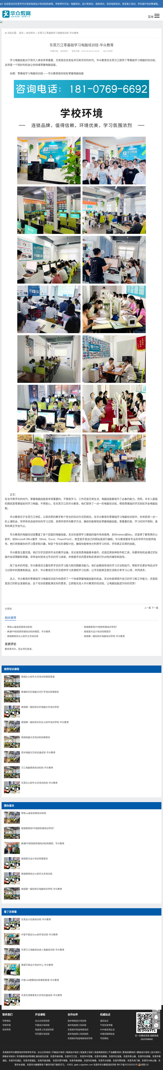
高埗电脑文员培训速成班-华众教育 (38, 752)
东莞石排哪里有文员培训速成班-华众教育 (41, 995)
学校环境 (6, 1025)
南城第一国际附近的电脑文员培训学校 (40, 707)
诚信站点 (104, 1021)
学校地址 (6, 1021)
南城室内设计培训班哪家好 (97, 631)
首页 (21, 33)
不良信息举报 (106, 1025)
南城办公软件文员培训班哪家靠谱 (38, 676)
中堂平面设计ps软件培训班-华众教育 (39, 934)
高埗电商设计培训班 (77, 1021)
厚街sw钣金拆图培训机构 (19, 627)
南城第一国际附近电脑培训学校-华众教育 (104, 636)
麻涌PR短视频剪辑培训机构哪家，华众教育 (28, 631)
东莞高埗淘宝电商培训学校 (80, 1038)
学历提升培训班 (42, 1034)
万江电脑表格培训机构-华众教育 (37, 767)
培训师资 (6, 1029)
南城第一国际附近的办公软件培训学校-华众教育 (45, 722)
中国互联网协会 (107, 1034)
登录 (29, 649)
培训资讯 (30, 33)
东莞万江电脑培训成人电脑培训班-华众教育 (42, 949)
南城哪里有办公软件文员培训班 (22, 636)
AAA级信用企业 (107, 1029)
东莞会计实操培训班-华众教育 (36, 919)
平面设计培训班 (42, 1025)
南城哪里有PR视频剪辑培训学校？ (101, 627)
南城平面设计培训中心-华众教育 (37, 965)
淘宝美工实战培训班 (44, 1029)
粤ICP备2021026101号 (127, 1064)
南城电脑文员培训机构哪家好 (35, 737)
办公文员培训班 (42, 1021)
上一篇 (147, 607)
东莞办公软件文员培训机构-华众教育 (39, 783)
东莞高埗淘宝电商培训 (78, 1029)
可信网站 (104, 1038)
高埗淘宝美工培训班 (77, 1025)
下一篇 (155, 607)
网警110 (145, 1064)
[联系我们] (156, 1017)
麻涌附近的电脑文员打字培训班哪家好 (40, 692)
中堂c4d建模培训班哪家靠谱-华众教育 (40, 980)
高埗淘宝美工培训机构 (78, 1034)
